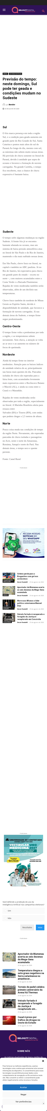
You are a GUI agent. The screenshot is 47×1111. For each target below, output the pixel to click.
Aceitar (23, 1087)
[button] (43, 1061)
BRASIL (5, 74)
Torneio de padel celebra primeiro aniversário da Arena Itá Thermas (31, 990)
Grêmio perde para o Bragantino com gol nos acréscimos (27, 576)
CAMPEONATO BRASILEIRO (8, 580)
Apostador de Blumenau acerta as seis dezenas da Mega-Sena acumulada (30, 589)
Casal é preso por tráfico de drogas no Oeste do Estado (29, 1020)
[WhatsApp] (31, 115)
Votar (40, 927)
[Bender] (4, 104)
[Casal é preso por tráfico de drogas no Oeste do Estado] (9, 1020)
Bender (12, 104)
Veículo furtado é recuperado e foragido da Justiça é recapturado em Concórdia (30, 616)
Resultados (27, 927)
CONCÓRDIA (7, 622)
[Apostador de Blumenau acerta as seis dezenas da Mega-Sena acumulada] (9, 590)
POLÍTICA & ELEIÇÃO (6, 607)
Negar (23, 1094)
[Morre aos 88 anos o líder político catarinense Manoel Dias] (9, 604)
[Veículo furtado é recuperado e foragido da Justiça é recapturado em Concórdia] (9, 617)
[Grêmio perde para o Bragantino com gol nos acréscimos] (9, 577)
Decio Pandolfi (22, 582)
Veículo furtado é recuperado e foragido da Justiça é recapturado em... (30, 1004)
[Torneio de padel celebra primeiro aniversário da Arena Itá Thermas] (9, 990)
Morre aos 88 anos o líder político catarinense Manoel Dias (29, 603)
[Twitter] (19, 115)
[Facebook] (13, 115)
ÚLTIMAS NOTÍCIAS (15, 74)
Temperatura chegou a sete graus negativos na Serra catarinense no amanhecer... (31, 974)
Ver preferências (23, 1101)
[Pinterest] (25, 115)
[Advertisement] (23, 44)
